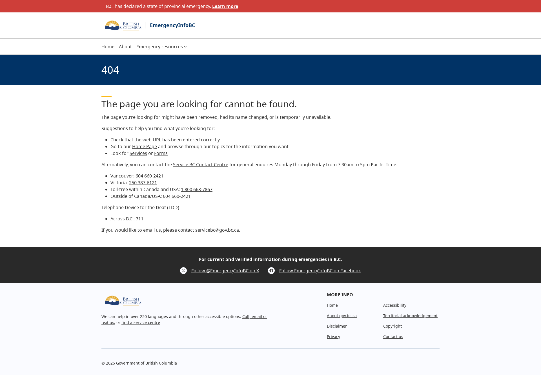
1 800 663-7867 (196, 189)
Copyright (392, 326)
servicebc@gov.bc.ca (217, 230)
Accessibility (394, 305)
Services (138, 153)
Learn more (225, 6)
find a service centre (140, 322)
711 (139, 219)
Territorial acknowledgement (410, 315)
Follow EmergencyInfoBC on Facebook (320, 270)
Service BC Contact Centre (200, 164)
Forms (161, 153)
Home (332, 305)
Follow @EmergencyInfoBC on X (225, 270)
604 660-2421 (149, 176)
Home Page (144, 146)
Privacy (333, 336)
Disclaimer (337, 326)
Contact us (393, 336)
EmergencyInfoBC (172, 25)
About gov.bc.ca (342, 315)
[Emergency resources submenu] (185, 46)
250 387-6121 (143, 182)
